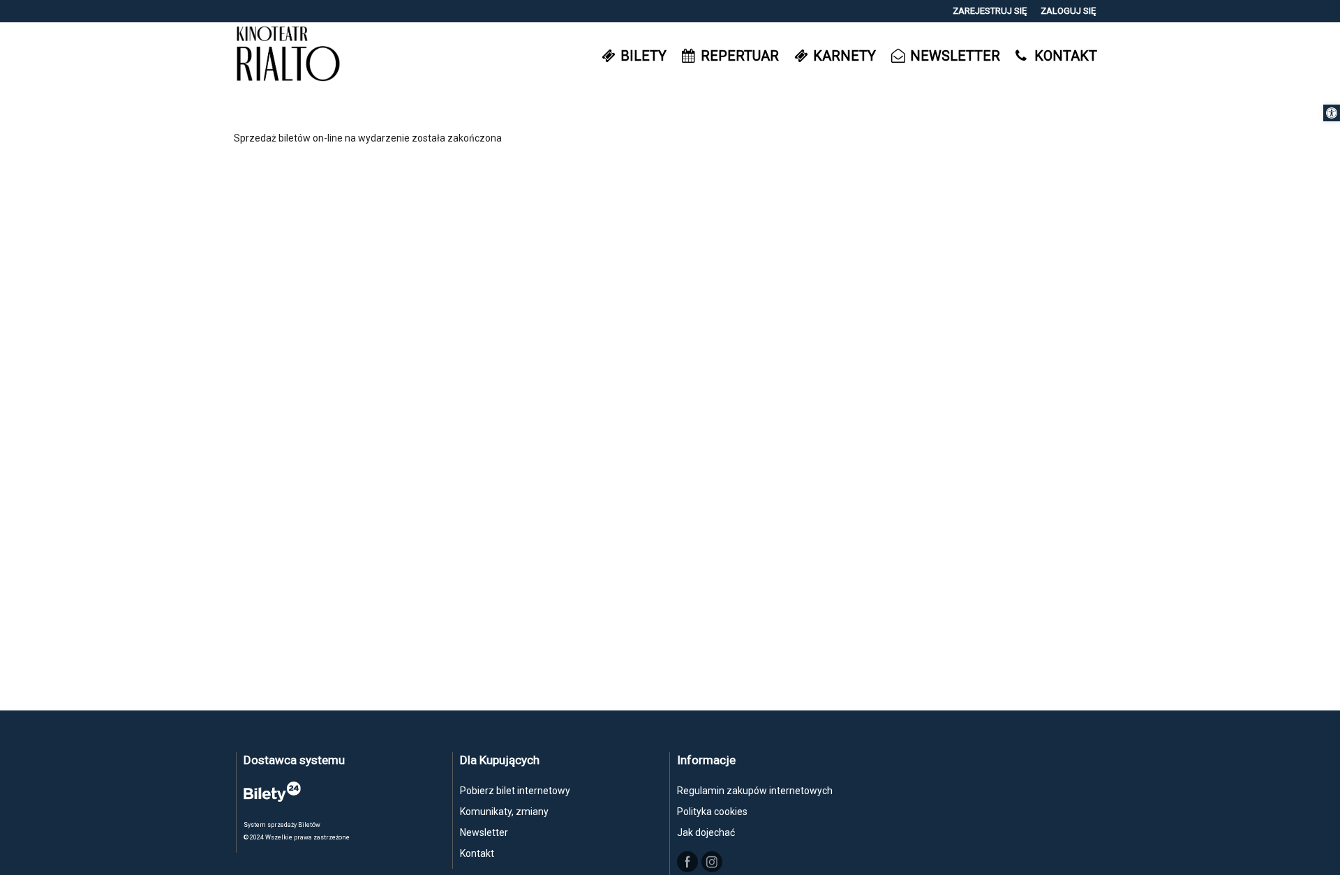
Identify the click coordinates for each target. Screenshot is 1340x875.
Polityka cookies (712, 811)
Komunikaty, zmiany (504, 811)
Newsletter (484, 832)
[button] (1331, 113)
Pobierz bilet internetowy (515, 790)
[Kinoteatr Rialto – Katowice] (288, 55)
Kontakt (477, 853)
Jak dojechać (706, 832)
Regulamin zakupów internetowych (755, 790)
